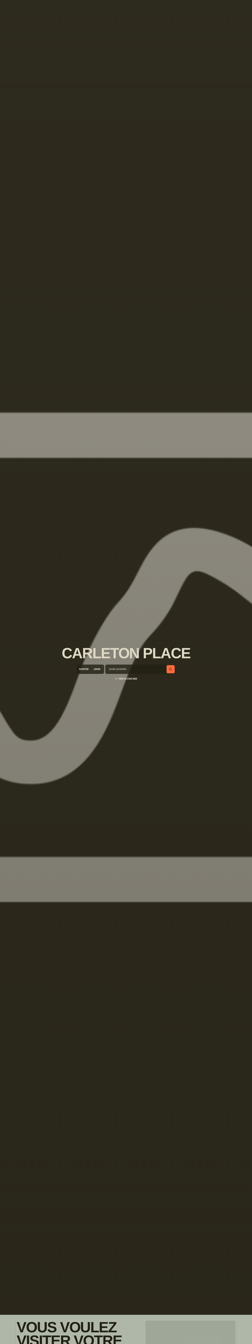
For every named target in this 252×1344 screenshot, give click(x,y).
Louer (97, 669)
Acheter (84, 669)
